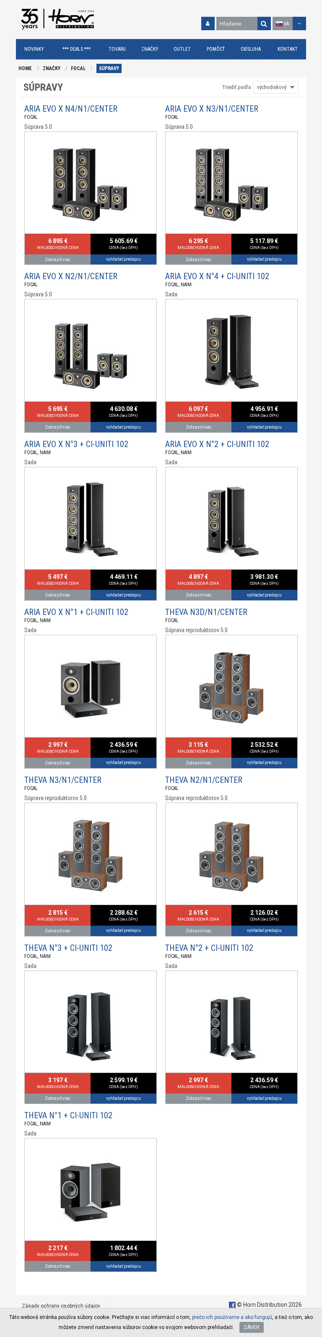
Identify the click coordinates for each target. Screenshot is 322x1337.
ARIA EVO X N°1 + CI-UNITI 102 (76, 612)
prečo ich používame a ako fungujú (232, 1317)
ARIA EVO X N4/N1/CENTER (70, 109)
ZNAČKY (51, 68)
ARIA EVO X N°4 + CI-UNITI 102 (217, 276)
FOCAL (78, 68)
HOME (25, 68)
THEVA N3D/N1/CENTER (206, 612)
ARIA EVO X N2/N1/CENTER (70, 276)
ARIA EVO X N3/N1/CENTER (211, 109)
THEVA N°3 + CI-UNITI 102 (68, 948)
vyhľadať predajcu (123, 259)
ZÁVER (252, 1327)
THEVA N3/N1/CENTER (62, 780)
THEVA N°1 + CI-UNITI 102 (68, 1115)
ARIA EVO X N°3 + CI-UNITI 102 (76, 444)
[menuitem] (34, 49)
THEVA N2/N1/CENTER (203, 780)
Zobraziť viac (57, 259)
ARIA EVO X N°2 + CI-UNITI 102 (217, 444)
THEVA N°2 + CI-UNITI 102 (209, 948)
